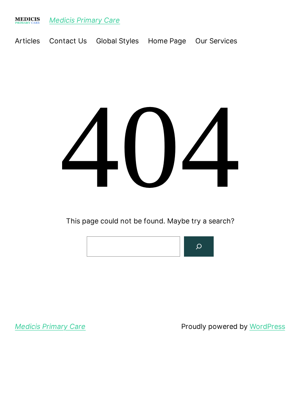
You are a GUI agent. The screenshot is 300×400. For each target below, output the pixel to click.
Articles (27, 41)
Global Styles (117, 41)
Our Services (216, 41)
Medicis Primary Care (84, 20)
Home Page (167, 41)
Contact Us (68, 41)
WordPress (267, 326)
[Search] (199, 246)
